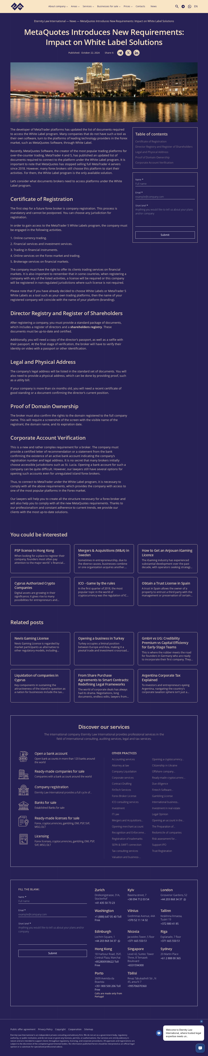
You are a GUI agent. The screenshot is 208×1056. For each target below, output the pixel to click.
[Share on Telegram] (120, 53)
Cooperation (75, 1029)
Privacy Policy (45, 1029)
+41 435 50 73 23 (105, 903)
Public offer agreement (22, 1029)
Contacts (140, 6)
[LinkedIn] (188, 1029)
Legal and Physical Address (151, 152)
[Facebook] (167, 1029)
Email (139, 192)
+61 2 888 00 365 (171, 958)
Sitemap (88, 1029)
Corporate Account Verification (154, 162)
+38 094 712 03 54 (138, 899)
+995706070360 (137, 986)
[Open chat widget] (200, 1048)
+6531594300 (136, 965)
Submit (165, 235)
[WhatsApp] (196, 1029)
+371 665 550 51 (137, 941)
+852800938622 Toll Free (107, 963)
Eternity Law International (50, 21)
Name (139, 179)
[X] (174, 1029)
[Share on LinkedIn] (136, 53)
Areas (74, 6)
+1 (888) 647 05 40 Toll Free (108, 918)
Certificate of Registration (151, 141)
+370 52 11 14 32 (138, 920)
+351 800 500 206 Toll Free (108, 987)
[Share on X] (128, 53)
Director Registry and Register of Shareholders (164, 146)
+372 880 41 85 (170, 923)
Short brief (141, 205)
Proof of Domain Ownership (152, 157)
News (154, 6)
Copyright (60, 1029)
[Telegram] (181, 1029)
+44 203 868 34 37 (171, 899)
